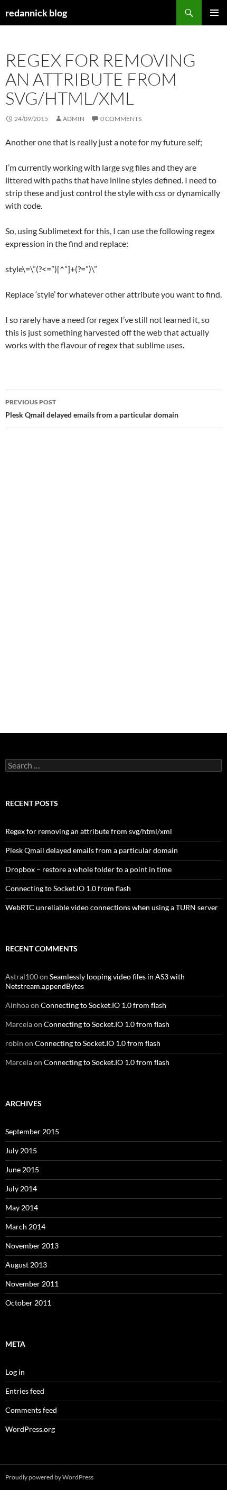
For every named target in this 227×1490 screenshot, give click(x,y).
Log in (15, 1371)
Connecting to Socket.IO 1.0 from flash (68, 888)
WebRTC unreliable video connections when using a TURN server (111, 907)
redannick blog (36, 12)
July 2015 (21, 1150)
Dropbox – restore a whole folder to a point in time (88, 869)
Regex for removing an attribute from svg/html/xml (88, 831)
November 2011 (32, 1283)
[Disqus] (114, 586)
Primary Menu (214, 12)
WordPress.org (30, 1428)
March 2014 (25, 1226)
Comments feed (31, 1409)
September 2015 (32, 1131)
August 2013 (26, 1264)
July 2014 (21, 1188)
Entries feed (24, 1390)
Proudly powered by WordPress (49, 1477)
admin (73, 119)
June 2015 (22, 1169)
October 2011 (28, 1302)
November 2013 (32, 1245)
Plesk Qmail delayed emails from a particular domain (91, 408)
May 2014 (21, 1207)
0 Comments (120, 119)
